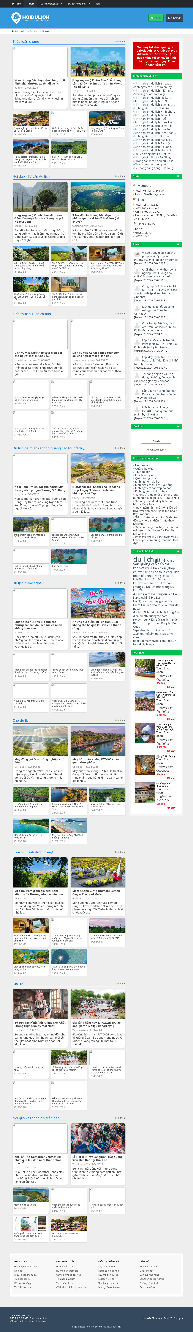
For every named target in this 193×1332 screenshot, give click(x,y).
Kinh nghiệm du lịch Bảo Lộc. (152, 143)
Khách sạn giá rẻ (145, 475)
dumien (173, 259)
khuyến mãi (141, 583)
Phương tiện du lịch (108, 1274)
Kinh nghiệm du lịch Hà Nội (151, 101)
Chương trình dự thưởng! (33, 852)
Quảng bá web (144, 468)
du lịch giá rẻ (141, 594)
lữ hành (156, 612)
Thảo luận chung (26, 41)
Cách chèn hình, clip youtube (71, 1287)
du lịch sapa (147, 644)
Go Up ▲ (178, 1318)
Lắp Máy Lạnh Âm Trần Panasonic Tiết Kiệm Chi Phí (160, 358)
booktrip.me (141, 641)
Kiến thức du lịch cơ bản (32, 314)
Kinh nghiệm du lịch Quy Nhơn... (155, 133)
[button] (51, 4)
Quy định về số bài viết (68, 1274)
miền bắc (139, 576)
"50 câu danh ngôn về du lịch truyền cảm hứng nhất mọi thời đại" (155, 540)
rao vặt (138, 568)
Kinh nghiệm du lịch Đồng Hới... (154, 122)
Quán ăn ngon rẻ (146, 478)
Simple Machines (38, 1318)
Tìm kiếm (138, 426)
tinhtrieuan (157, 330)
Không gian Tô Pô (149, 1266)
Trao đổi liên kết (22, 1278)
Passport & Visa (106, 1278)
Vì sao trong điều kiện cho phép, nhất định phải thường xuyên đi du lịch (154, 256)
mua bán (152, 568)
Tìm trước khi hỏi (65, 1282)
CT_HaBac (140, 313)
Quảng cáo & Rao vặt (109, 1287)
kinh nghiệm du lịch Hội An (151, 108)
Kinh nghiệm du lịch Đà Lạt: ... (153, 83)
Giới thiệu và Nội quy (25, 1266)
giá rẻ (160, 560)
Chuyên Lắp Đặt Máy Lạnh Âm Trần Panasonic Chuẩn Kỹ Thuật (155, 326)
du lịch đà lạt (142, 612)
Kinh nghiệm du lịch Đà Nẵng (153, 485)
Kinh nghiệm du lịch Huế (150, 118)
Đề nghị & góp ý (22, 1282)
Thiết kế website (23, 1287)
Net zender (142, 465)
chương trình (142, 572)
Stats (136, 176)
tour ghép (167, 568)
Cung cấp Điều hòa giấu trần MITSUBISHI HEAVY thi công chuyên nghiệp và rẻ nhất (156, 289)
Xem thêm (120, 41)
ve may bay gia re (155, 601)
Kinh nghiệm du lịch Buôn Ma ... (154, 104)
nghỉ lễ (145, 598)
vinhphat (139, 297)
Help (145, 1318)
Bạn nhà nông (147, 1287)
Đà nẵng (157, 594)
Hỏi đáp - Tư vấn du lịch (31, 176)
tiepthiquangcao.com (153, 616)
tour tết (145, 633)
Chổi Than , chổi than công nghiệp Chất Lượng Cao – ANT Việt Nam (155, 273)
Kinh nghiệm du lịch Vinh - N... (153, 150)
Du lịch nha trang (157, 587)
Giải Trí (18, 984)
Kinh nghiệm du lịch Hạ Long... (153, 147)
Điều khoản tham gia (25, 1274)
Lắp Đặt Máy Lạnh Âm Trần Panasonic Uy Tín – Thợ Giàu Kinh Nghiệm (156, 343)
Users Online (147, 224)
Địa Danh (157, 597)
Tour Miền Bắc (151, 619)
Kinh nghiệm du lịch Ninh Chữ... (154, 111)
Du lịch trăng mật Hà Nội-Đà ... (153, 154)
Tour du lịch (142, 472)
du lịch (143, 559)
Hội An (137, 619)
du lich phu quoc (149, 623)
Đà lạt (166, 576)
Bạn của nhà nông (149, 1274)
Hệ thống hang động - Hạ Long (153, 168)
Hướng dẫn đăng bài (67, 1266)
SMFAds (14, 1320)
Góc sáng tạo (147, 1270)
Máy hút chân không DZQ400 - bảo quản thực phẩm (153, 411)
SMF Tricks (26, 1315)
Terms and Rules (161, 1318)
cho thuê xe (160, 605)
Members (144, 186)
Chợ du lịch (22, 720)
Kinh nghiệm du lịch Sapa (151, 491)
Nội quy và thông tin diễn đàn (36, 1118)
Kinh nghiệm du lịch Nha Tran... (154, 129)
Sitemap (42, 1320)
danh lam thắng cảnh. (154, 630)
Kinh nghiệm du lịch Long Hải (153, 126)
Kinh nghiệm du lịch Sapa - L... (153, 115)
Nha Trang (154, 576)
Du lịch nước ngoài (28, 583)
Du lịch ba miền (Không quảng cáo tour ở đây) (49, 448)
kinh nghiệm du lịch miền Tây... (154, 87)
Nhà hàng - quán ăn (108, 1282)
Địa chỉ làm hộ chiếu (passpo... (153, 164)
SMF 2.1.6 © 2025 (19, 1318)
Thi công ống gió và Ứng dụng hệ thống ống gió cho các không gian (155, 377)
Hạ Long (168, 612)
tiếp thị (163, 564)
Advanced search (156, 449)
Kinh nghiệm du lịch (148, 481)
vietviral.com (157, 641)
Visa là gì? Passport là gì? (150, 94)
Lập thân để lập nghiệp (152, 1278)
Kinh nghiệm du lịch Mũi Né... (153, 140)
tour (135, 644)
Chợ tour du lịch (106, 1266)
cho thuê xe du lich (166, 572)
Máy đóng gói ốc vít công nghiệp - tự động (158, 308)
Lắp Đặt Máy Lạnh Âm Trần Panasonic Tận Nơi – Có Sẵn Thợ (155, 394)
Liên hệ (18, 1270)
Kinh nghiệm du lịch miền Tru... (154, 90)
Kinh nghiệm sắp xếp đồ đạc (153, 488)
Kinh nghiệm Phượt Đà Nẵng (152, 157)
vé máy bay (158, 579)
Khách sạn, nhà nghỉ (108, 1270)
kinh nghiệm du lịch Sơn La (151, 136)
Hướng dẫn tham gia (67, 1270)
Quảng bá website (149, 1282)
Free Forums (28, 1320)
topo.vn (171, 641)
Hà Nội (137, 601)
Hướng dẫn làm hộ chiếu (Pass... (155, 161)
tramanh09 (163, 276)
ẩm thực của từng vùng (153, 635)
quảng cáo (148, 564)
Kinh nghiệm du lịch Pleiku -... (153, 97)
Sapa (136, 630)
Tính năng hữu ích (65, 1278)
